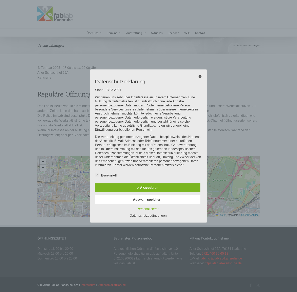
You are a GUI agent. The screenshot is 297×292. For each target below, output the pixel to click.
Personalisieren (148, 209)
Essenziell (109, 175)
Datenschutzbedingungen (148, 215)
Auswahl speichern (147, 199)
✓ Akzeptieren (147, 187)
